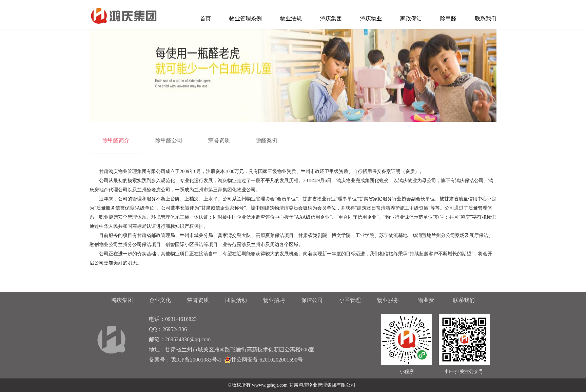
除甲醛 (448, 18)
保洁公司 (312, 300)
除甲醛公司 (168, 140)
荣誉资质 (219, 140)
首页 (205, 18)
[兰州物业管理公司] (123, 16)
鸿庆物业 (371, 18)
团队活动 (236, 300)
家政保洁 (411, 18)
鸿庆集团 (331, 18)
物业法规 (291, 18)
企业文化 (160, 300)
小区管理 (350, 300)
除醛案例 (266, 140)
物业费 (426, 300)
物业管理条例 (245, 18)
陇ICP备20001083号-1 (196, 360)
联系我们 (485, 18)
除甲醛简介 (116, 140)
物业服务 (388, 300)
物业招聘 (274, 300)
